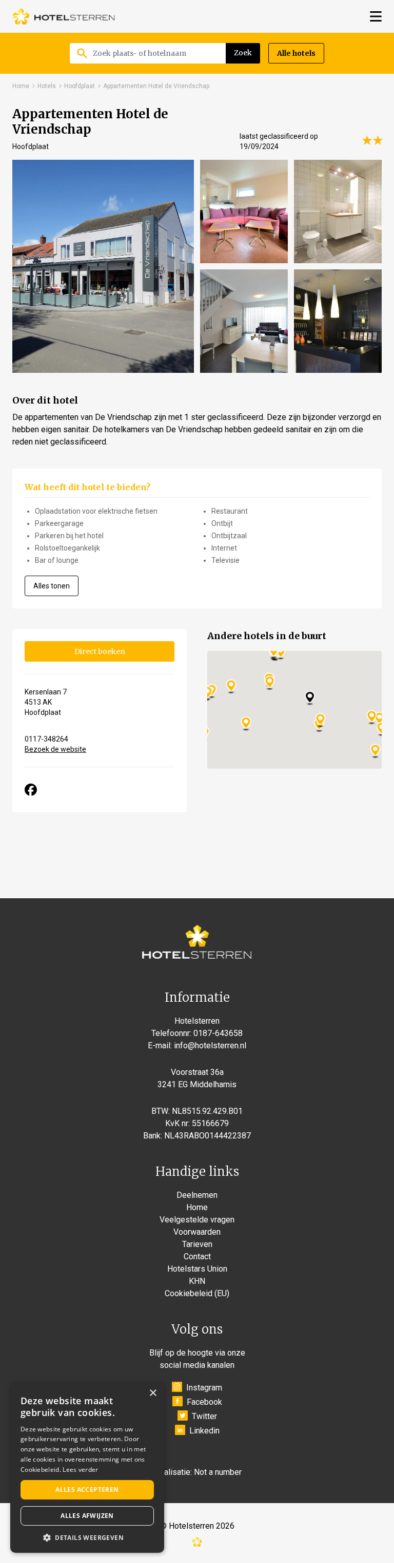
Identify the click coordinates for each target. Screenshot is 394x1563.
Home (20, 86)
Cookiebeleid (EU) (197, 1293)
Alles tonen (51, 586)
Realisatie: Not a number (198, 1472)
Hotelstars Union (197, 1269)
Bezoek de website (55, 749)
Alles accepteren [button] (87, 1489)
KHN (197, 1281)
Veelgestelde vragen (197, 1219)
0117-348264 (46, 739)
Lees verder (80, 1469)
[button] (87, 1537)
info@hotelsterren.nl (210, 1045)
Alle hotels (296, 53)
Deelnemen (197, 1195)
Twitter (204, 1416)
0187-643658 (218, 1033)
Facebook (204, 1402)
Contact (197, 1256)
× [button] (152, 1393)
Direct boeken (99, 651)
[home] (63, 16)
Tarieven (197, 1244)
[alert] (87, 1467)
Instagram (204, 1387)
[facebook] (31, 790)
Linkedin (204, 1430)
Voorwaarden (197, 1232)
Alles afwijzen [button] (87, 1515)
